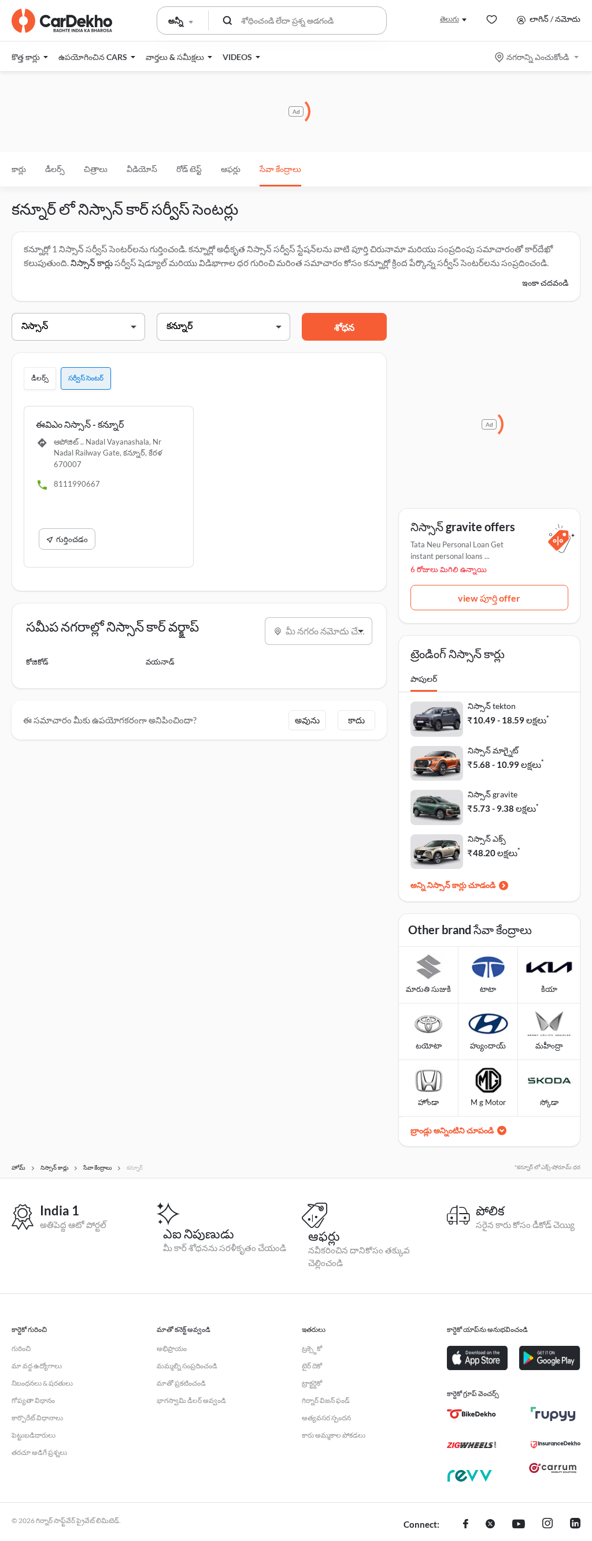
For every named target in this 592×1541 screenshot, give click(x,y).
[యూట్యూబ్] (518, 1524)
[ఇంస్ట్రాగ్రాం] (547, 1524)
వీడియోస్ (142, 169)
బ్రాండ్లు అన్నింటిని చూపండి (452, 1130)
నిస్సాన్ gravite (492, 794)
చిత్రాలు (96, 169)
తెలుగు (449, 18)
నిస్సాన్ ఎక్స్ (487, 839)
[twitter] (490, 1524)
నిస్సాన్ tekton (492, 706)
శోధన (344, 327)
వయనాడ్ (160, 661)
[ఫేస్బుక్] (465, 1524)
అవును (307, 720)
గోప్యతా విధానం (33, 1400)
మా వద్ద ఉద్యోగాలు (37, 1365)
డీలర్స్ (55, 169)
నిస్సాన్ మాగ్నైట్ (493, 750)
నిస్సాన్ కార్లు (92, 263)
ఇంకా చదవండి (545, 283)
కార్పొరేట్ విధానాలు (37, 1417)
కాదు (356, 720)
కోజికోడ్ (37, 661)
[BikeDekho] (471, 1414)
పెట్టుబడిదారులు (34, 1435)
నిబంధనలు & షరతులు (42, 1383)
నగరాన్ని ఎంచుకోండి (537, 57)
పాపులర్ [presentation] (423, 679)
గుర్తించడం (72, 539)
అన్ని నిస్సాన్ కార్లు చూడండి (452, 885)
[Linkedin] (575, 1524)
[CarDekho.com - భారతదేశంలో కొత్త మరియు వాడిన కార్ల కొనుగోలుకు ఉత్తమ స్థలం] (62, 21)
